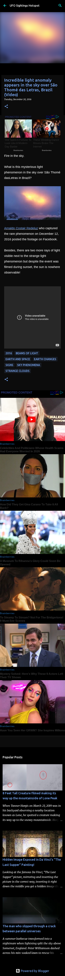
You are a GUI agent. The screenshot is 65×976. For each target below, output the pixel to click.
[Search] (60, 5)
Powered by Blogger (34, 971)
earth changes (45, 359)
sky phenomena (28, 365)
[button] (6, 106)
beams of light (27, 353)
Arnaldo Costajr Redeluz (21, 228)
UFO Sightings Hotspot (25, 5)
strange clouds (17, 370)
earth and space (18, 359)
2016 (9, 353)
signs (9, 365)
